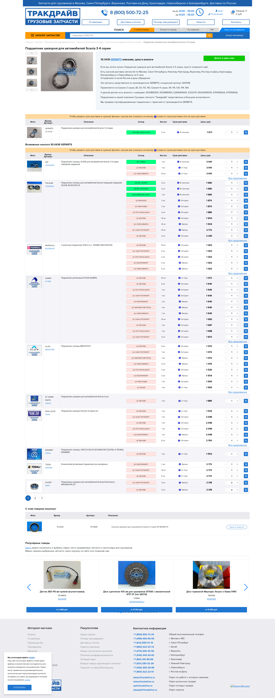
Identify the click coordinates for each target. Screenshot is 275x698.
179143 (48, 453)
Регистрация (217, 14)
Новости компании (90, 647)
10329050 (62, 599)
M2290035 (50, 248)
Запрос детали (87, 634)
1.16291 (48, 403)
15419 (47, 414)
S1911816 (48, 468)
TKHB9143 (49, 186)
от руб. (62, 609)
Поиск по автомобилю (234, 30)
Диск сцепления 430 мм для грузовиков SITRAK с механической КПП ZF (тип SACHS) (136, 593)
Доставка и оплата (89, 642)
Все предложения (237, 178)
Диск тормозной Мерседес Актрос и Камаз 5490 (211, 591)
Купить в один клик (224, 58)
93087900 (211, 599)
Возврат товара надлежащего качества (100, 663)
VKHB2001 (49, 165)
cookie (32, 657)
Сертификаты (34, 647)
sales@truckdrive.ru (143, 682)
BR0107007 (50, 350)
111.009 (48, 281)
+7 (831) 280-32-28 (143, 664)
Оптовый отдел (88, 659)
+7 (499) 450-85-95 (143, 639)
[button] (246, 587)
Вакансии (32, 651)
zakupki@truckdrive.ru (145, 690)
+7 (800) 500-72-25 (143, 635)
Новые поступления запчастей (96, 651)
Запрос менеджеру (234, 35)
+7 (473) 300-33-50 (143, 651)
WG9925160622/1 (136, 602)
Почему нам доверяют (91, 638)
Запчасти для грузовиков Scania (60, 42)
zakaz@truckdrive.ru (144, 678)
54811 (47, 485)
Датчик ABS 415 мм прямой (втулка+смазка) (62, 591)
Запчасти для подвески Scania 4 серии (123, 42)
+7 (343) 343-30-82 (143, 655)
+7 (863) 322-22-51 (143, 672)
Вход (220, 11)
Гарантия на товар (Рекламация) (96, 667)
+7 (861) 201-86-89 (143, 659)
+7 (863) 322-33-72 (143, 647)
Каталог (39, 42)
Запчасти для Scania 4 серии (90, 42)
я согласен (19, 687)
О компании (34, 638)
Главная (29, 42)
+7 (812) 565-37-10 (143, 643)
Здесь (28, 547)
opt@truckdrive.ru (142, 686)
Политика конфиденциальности (96, 655)
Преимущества (35, 642)
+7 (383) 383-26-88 (143, 668)
